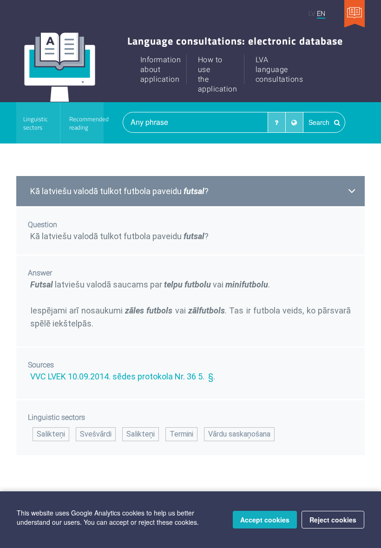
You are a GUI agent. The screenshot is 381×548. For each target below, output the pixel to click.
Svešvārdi (96, 434)
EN (321, 13)
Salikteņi (51, 434)
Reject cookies (332, 519)
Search (320, 122)
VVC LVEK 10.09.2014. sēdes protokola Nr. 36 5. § (121, 376)
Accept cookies (264, 519)
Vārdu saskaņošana (239, 434)
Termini (181, 434)
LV (312, 13)
